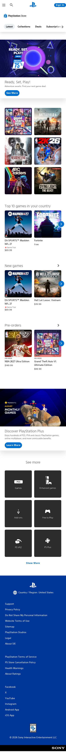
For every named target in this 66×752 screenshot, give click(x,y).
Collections (24, 26)
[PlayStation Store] (16, 15)
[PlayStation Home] (33, 5)
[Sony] (58, 750)
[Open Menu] (4, 5)
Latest (9, 26)
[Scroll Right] (61, 224)
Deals (38, 26)
